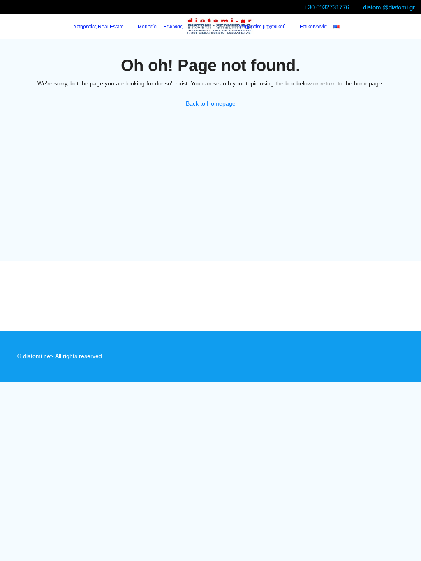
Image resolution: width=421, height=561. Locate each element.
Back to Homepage (211, 103)
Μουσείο (147, 27)
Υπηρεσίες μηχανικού (262, 27)
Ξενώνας (173, 27)
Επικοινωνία (313, 27)
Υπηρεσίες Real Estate (99, 27)
